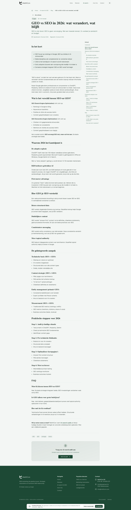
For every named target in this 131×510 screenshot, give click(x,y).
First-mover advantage (92, 61)
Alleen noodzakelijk (88, 506)
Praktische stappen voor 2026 (91, 95)
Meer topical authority (91, 73)
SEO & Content (80, 485)
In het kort (87, 44)
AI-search (85, 3)
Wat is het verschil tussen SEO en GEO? (91, 48)
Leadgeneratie (80, 487)
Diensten (77, 3)
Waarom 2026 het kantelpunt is (92, 52)
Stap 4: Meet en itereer (92, 110)
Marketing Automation (82, 482)
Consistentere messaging (92, 71)
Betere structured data (92, 66)
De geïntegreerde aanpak (91, 76)
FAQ (86, 112)
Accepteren (99, 506)
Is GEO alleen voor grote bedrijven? (92, 119)
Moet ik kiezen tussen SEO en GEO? (92, 116)
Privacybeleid (102, 499)
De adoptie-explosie (91, 55)
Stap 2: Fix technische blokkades (91, 103)
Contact (102, 3)
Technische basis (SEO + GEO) (92, 79)
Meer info (40, 507)
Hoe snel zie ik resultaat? (92, 123)
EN (109, 3)
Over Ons (95, 3)
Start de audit (64, 456)
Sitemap (109, 499)
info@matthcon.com (103, 489)
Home (71, 3)
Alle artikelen (38, 15)
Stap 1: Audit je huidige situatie (92, 99)
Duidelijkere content (91, 69)
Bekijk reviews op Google (27, 487)
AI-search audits (66, 423)
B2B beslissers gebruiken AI (92, 58)
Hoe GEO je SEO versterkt (91, 64)
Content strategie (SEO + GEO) (92, 83)
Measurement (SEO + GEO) (91, 91)
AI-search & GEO (62, 485)
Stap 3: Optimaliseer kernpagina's (91, 107)
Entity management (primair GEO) (91, 87)
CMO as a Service (81, 479)
